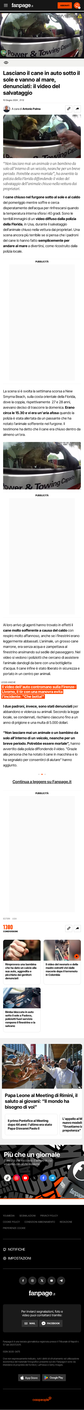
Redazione (66, 1221)
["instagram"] (16, 1177)
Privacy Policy (49, 1215)
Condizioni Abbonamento (39, 1221)
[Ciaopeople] (42, 1399)
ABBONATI (64, 5)
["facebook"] (43, 1177)
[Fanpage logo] (22, 5)
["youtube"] (25, 1177)
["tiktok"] (7, 1177)
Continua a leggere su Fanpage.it (42, 781)
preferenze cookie (14, 1228)
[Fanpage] (42, 1293)
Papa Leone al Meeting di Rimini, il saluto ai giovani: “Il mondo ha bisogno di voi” (41, 1101)
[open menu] (4, 5)
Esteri (6, 919)
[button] (77, 108)
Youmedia (9, 1215)
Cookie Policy (11, 1221)
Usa (14, 919)
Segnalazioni (27, 1215)
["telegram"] (52, 1177)
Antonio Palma (31, 108)
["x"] (34, 1177)
